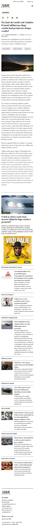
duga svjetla (17, 49)
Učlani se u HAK (18, 1)
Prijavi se (30, 1)
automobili (6, 49)
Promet (27, 49)
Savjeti (5, 12)
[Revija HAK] (5, 6)
